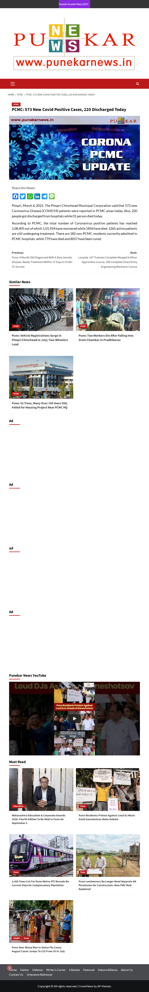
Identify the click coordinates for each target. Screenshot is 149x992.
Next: (107, 260)
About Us (127, 969)
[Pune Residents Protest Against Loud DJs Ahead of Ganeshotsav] (74, 718)
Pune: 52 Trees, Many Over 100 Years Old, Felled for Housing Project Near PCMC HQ (40, 405)
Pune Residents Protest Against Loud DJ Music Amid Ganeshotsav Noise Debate (107, 817)
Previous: (42, 260)
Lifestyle (74, 969)
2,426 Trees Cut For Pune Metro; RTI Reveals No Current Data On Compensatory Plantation (40, 883)
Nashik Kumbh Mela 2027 (73, 4)
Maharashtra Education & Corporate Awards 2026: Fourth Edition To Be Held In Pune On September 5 (38, 819)
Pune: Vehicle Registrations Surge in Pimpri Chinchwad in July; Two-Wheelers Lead (40, 340)
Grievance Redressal (39, 974)
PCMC (16, 104)
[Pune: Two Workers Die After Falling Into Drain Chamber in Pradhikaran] (108, 309)
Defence (37, 969)
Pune (82, 806)
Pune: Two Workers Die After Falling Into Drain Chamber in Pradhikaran (106, 338)
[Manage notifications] (9, 968)
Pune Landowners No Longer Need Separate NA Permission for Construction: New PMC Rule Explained (107, 885)
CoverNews (85, 986)
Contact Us (16, 974)
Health (16, 938)
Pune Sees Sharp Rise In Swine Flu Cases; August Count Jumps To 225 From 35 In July (38, 949)
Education (18, 806)
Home (13, 969)
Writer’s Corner (56, 969)
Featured (88, 969)
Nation (24, 969)
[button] (12, 83)
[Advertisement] (74, 452)
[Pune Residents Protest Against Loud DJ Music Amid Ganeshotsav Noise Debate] (108, 789)
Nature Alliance (107, 969)
